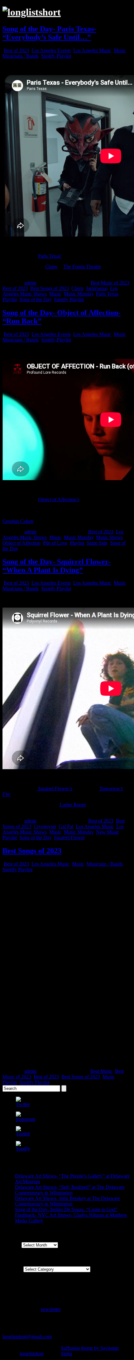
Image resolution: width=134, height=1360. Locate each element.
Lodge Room (73, 804)
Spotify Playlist (56, 56)
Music (120, 50)
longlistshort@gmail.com (27, 1336)
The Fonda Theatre (82, 266)
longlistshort (32, 1353)
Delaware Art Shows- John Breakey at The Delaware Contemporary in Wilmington (67, 1201)
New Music (107, 832)
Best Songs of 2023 (49, 288)
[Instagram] (25, 1119)
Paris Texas (107, 294)
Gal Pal (66, 826)
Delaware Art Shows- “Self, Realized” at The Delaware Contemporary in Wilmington (70, 1189)
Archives (11, 1244)
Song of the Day (35, 299)
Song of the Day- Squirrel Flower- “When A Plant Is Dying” (56, 566)
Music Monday (78, 294)
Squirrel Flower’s (54, 788)
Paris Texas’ (50, 256)
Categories (12, 1269)
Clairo (51, 266)
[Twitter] (23, 1104)
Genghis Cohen (17, 521)
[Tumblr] (23, 1133)
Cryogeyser (45, 826)
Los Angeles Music (92, 50)
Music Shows (109, 537)
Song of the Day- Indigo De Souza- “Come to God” (66, 1209)
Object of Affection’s (58, 499)
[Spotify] (23, 1148)
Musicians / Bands (20, 56)
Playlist (9, 299)
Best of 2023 (16, 50)
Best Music (101, 1071)
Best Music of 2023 (110, 282)
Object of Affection (21, 543)
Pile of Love (55, 543)
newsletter (51, 1309)
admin (30, 282)
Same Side (97, 543)
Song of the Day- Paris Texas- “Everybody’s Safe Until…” (49, 33)
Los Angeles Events (51, 50)
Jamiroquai (97, 288)
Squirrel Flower (69, 837)
